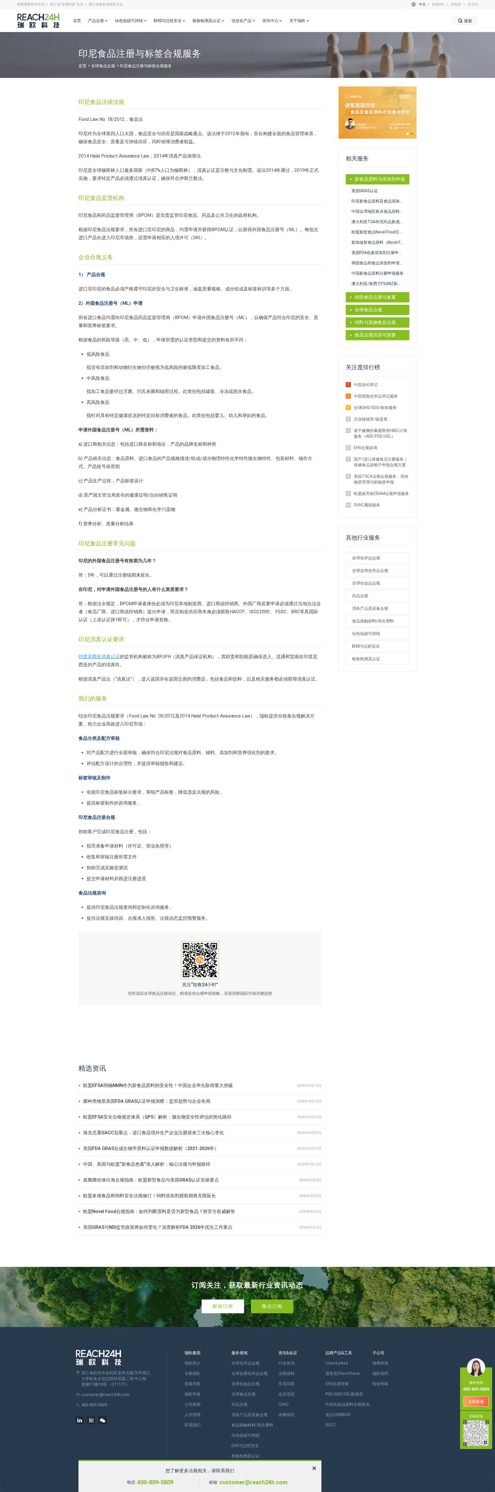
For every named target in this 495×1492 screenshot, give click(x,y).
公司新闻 (192, 1404)
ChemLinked (336, 1363)
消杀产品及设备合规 (370, 608)
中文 (422, 4)
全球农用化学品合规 (370, 570)
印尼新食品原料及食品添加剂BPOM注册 (380, 201)
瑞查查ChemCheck (342, 1373)
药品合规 (360, 595)
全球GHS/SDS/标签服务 (375, 407)
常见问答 (286, 1383)
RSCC (330, 1425)
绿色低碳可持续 (366, 633)
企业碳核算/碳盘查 (371, 419)
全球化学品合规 (366, 558)
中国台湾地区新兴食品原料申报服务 (380, 211)
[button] (407, 134)
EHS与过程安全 (366, 646)
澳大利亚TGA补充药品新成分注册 (380, 221)
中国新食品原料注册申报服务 (377, 273)
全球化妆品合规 (366, 583)
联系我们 (192, 1425)
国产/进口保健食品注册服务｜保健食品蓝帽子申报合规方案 (381, 462)
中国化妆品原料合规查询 (347, 1404)
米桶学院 (286, 1414)
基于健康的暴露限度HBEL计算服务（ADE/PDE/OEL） (380, 433)
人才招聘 (192, 1414)
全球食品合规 (103, 66)
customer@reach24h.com (253, 1482)
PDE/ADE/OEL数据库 (344, 1394)
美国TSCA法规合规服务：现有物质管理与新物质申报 (381, 479)
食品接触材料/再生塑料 (373, 621)
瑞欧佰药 (380, 1373)
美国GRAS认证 (364, 190)
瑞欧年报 (192, 1394)
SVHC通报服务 (367, 505)
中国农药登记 (366, 384)
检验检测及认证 (366, 658)
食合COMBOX (337, 1414)
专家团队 (192, 1373)
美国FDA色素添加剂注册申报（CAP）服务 (380, 252)
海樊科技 (380, 1363)
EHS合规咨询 (365, 447)
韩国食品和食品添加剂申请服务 (379, 263)
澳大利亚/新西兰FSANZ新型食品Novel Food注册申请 (380, 283)
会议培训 (286, 1394)
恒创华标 (380, 1383)
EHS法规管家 (337, 1383)
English (438, 4)
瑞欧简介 (192, 1363)
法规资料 (286, 1373)
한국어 (472, 4)
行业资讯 (286, 1363)
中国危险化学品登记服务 (376, 396)
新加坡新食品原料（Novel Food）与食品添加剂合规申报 (380, 242)
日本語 (456, 4)
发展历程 (192, 1383)
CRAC (283, 1404)
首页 (77, 20)
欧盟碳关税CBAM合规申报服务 (381, 493)
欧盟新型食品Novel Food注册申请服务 (380, 232)
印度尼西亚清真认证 (99, 656)
